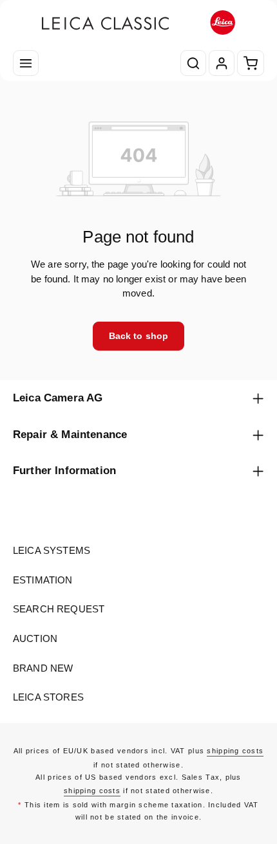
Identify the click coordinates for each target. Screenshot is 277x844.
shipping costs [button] (235, 751)
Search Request (58, 609)
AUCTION (35, 639)
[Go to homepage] (138, 23)
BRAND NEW (43, 668)
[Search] (193, 63)
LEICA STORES (48, 697)
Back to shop (139, 336)
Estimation (43, 580)
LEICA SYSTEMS (51, 551)
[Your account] (221, 63)
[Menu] (26, 63)
